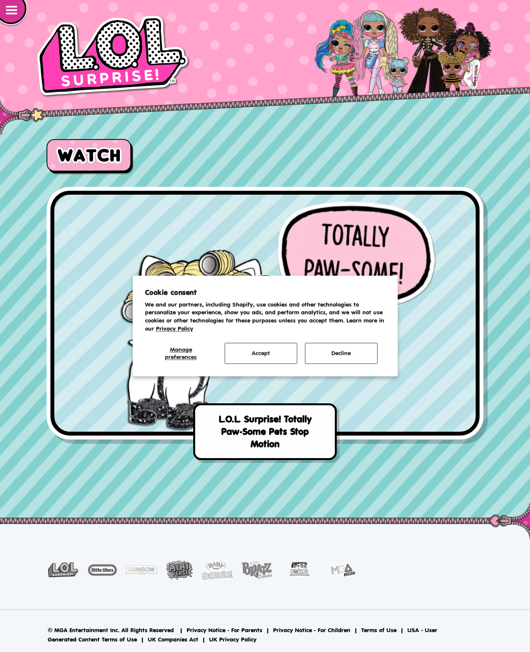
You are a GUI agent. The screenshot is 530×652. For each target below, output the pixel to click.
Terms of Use (379, 630)
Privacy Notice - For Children (311, 630)
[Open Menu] (13, 13)
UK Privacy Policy (232, 639)
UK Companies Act (173, 639)
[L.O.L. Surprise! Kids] (113, 56)
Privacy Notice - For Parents (224, 630)
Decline (341, 353)
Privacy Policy (174, 328)
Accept (261, 353)
